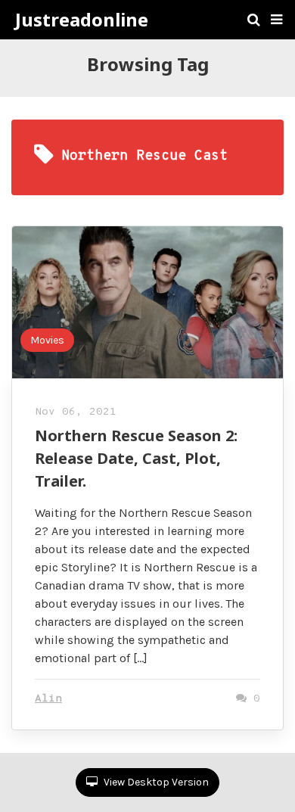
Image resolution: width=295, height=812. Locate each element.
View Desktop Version (155, 782)
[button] (276, 19)
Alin (48, 698)
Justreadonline (81, 20)
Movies (47, 340)
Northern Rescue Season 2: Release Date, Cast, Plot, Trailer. (136, 458)
